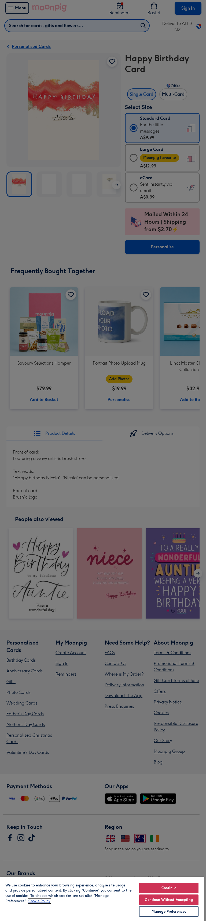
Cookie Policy (39, 901)
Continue (168, 888)
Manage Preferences (169, 911)
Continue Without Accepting (169, 900)
